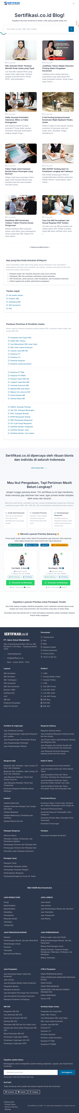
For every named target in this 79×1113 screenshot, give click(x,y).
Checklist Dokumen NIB (19, 385)
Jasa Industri (46, 902)
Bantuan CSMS (9, 690)
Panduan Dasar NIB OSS (19, 379)
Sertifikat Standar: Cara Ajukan (22, 433)
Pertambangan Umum (12, 944)
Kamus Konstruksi (50, 650)
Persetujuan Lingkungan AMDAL (16, 1037)
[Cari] (71, 29)
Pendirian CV (15, 357)
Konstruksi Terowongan (50, 824)
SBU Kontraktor (10, 673)
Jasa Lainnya (46, 905)
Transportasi (8, 925)
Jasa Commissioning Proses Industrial (55, 766)
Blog (45, 644)
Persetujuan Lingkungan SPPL (15, 1043)
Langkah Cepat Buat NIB (19, 382)
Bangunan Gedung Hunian (51, 731)
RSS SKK (46, 706)
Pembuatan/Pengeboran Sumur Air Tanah (20, 876)
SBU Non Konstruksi (11, 686)
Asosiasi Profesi (49, 680)
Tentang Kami (48, 637)
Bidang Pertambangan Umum (52, 946)
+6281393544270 (14, 654)
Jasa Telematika (47, 912)
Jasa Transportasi (47, 915)
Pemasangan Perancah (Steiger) (16, 870)
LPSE (45, 683)
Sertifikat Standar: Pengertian (21, 427)
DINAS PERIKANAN (48, 995)
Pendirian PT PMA (17, 372)
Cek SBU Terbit (49, 693)
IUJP (5, 696)
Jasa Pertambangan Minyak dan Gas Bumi (57, 909)
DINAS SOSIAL (46, 983)
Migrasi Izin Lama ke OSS (20, 392)
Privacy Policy (48, 654)
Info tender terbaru (16, 295)
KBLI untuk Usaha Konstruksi (21, 347)
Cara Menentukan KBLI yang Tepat (23, 344)
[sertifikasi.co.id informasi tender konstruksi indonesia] (12, 3)
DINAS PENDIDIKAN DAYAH (51, 974)
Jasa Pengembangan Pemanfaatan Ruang (20, 740)
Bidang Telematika (48, 958)
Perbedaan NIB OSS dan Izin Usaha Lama (20, 1025)
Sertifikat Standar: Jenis (19, 430)
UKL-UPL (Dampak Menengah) (22, 410)
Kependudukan (9, 909)
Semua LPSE (46, 999)
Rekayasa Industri (10, 919)
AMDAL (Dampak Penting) (20, 407)
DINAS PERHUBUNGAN (50, 986)
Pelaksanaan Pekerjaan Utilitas (15, 866)
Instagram (35, 1092)
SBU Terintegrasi (10, 680)
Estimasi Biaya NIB (17, 399)
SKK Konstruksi (14, 305)
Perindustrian (9, 915)
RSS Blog (46, 700)
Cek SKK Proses (49, 696)
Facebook (11, 1092)
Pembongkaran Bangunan (14, 873)
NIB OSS (7, 700)
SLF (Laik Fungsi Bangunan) (21, 423)
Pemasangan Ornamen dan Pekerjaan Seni (20, 844)
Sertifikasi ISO (9, 693)
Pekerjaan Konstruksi (12, 990)
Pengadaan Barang (11, 986)
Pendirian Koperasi (17, 361)
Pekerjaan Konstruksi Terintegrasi (16, 999)
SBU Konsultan (9, 677)
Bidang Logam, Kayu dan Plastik (53, 937)
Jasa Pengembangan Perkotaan (16, 743)
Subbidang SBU (15, 302)
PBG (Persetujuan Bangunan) (21, 420)
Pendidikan (8, 912)
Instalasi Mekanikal (11, 812)
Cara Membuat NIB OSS (13, 1015)
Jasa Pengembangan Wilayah (15, 746)
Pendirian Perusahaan (12, 703)
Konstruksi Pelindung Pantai (51, 809)
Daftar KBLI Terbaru (18, 341)
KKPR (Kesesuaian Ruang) (20, 417)
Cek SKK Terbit (49, 690)
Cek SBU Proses (49, 686)
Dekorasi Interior (10, 835)
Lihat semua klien (37, 468)
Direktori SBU (14, 299)
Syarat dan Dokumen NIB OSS (15, 1018)
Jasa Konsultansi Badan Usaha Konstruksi (20, 983)
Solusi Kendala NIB (17, 395)
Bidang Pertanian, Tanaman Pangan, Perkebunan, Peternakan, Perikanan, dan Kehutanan (56, 951)
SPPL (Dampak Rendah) (19, 413)
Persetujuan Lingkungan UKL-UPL (17, 1040)
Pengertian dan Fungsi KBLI (20, 338)
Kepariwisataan (9, 905)
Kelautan (7, 937)
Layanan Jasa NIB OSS (19, 351)
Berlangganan (67, 1072)
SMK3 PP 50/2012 (11, 706)
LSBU (45, 673)
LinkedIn (23, 1092)
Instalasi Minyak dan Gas (13, 821)
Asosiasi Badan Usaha (51, 677)
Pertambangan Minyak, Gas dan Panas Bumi (21, 940)
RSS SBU (46, 703)
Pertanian (7, 947)
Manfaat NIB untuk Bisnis (20, 389)
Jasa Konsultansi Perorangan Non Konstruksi (21, 993)
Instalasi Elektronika (11, 803)
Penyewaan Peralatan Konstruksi (53, 835)
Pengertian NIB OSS (11, 1011)
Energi (6, 902)
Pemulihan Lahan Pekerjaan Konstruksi (18, 851)
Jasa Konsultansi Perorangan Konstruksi (19, 996)
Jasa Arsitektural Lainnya (13, 731)
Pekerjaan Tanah (10, 863)
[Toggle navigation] (73, 3)
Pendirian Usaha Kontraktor (21, 364)
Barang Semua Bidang (12, 954)
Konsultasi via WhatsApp (22, 583)
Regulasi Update (49, 647)
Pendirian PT (15, 354)
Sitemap (8, 1109)
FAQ (10, 308)
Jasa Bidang (45, 919)
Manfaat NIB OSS (10, 1021)
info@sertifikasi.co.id (15, 658)
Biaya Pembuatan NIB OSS (14, 1034)
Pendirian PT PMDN (18, 376)
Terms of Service (49, 657)
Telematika (8, 922)
